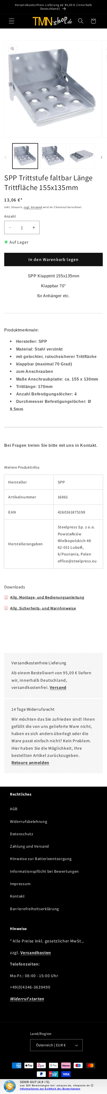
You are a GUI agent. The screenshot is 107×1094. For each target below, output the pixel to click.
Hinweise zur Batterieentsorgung (40, 858)
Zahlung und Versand (29, 846)
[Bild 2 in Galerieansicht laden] (53, 156)
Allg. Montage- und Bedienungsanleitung (47, 597)
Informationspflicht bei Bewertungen (44, 871)
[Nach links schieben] (5, 157)
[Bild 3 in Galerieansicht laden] (81, 156)
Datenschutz (21, 834)
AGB (14, 808)
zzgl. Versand (33, 207)
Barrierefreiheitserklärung (34, 908)
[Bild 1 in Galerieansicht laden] (25, 156)
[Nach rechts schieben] (101, 157)
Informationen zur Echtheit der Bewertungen (50, 1088)
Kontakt (17, 896)
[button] (11, 21)
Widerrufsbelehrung (28, 821)
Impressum (20, 883)
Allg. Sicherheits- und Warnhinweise (43, 608)
